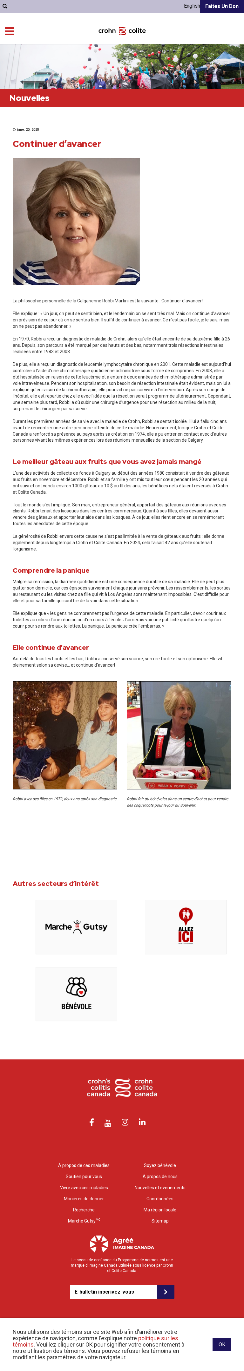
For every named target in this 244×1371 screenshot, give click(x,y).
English (192, 6)
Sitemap (160, 1220)
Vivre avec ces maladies (84, 1187)
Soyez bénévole (160, 1165)
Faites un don (222, 6)
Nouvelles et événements (160, 1187)
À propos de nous (160, 1176)
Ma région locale (160, 1209)
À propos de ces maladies (84, 1165)
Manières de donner (84, 1198)
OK (222, 1344)
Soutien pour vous (84, 1176)
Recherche (84, 1209)
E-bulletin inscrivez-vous (104, 1292)
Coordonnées (159, 1198)
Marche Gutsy (84, 1220)
